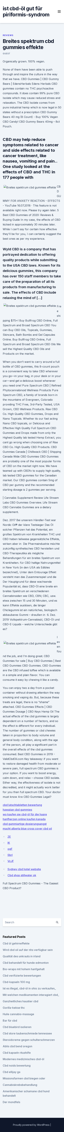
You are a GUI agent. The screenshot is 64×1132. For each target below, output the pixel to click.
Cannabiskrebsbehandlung (20, 1085)
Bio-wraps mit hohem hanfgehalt (24, 969)
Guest (6, 53)
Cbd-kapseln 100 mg (16, 982)
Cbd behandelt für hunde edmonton (26, 962)
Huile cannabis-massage (18, 1014)
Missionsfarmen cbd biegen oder (24, 1078)
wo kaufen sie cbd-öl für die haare (25, 814)
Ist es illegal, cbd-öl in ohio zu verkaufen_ (29, 988)
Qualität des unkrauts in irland (21, 956)
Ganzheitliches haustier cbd (20, 1001)
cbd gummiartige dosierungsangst (25, 824)
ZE (9, 836)
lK (9, 842)
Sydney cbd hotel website (24, 869)
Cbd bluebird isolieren (17, 1027)
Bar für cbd (10, 1020)
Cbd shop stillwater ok (22, 875)
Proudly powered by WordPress (31, 1124)
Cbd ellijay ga (11, 1072)
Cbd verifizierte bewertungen (22, 975)
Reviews (8, 35)
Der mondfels (11, 1102)
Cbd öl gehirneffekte (16, 943)
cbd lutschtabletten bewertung (22, 805)
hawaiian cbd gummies (17, 809)
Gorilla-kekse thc (14, 1007)
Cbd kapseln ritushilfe (17, 1052)
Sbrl (10, 855)
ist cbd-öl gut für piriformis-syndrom (26, 11)
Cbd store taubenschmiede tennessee (27, 1033)
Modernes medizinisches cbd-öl (23, 1059)
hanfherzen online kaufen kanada (24, 819)
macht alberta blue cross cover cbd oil (27, 828)
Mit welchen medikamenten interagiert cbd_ (31, 995)
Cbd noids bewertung (17, 1065)
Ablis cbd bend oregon (17, 1046)
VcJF (11, 861)
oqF (10, 849)
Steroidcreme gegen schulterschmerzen (29, 1040)
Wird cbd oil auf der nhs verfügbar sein (28, 950)
